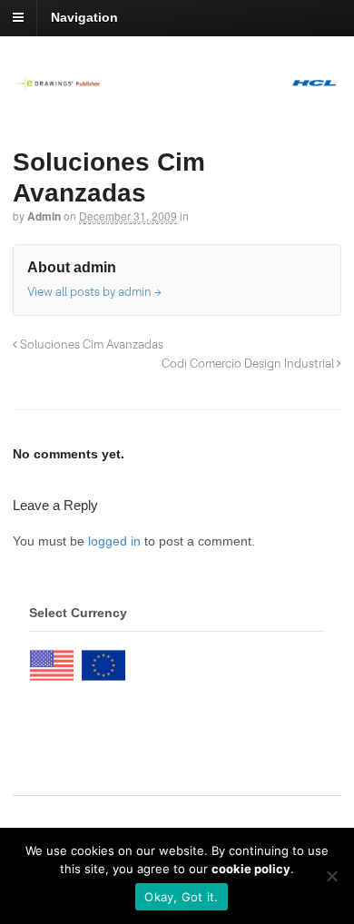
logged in (114, 541)
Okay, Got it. (181, 897)
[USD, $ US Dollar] (51, 661)
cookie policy (250, 868)
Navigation (84, 17)
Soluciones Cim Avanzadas (90, 344)
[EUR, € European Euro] (103, 661)
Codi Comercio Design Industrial (249, 363)
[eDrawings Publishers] (177, 82)
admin (44, 216)
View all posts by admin (94, 291)
